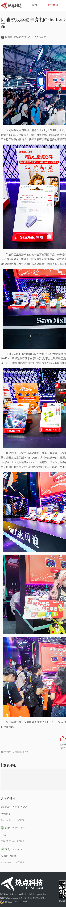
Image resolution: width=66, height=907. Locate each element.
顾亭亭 (8, 37)
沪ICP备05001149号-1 (37, 898)
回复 (22, 820)
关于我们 (4, 894)
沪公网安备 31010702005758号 (16, 902)
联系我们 (13, 894)
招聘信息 (42, 894)
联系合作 (23, 894)
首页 (34, 5)
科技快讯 (53, 5)
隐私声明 (33, 894)
